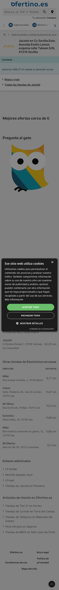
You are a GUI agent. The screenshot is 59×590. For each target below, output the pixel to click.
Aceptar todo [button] (30, 307)
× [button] (52, 262)
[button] (29, 323)
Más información (14, 299)
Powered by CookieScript (42, 329)
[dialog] (29, 295)
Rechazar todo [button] (30, 315)
